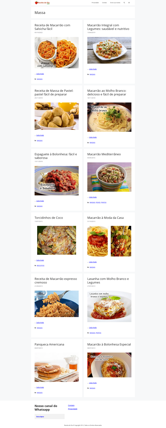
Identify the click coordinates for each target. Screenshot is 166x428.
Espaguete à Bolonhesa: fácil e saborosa (56, 156)
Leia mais (40, 73)
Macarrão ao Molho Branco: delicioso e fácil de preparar (106, 92)
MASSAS (39, 79)
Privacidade (95, 2)
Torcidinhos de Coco (49, 218)
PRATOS (103, 202)
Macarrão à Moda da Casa (105, 218)
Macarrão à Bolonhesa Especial (109, 344)
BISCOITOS (40, 265)
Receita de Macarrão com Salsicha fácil (52, 27)
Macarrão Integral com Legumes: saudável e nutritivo (108, 27)
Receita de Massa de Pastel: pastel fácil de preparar (54, 92)
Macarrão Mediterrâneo (104, 154)
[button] (124, 2)
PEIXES (98, 202)
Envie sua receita (115, 2)
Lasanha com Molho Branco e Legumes (108, 280)
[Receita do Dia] (42, 2)
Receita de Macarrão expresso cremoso (56, 280)
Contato (104, 2)
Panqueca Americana (49, 344)
